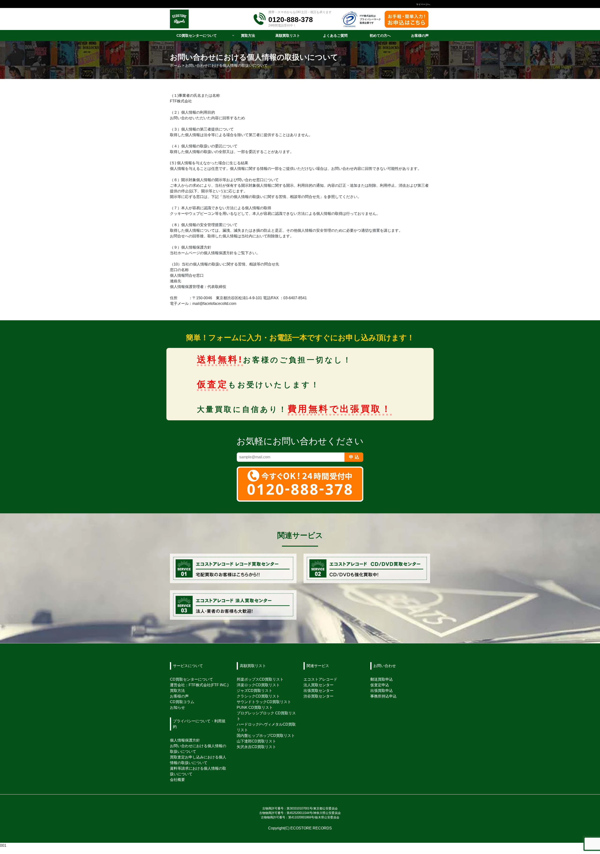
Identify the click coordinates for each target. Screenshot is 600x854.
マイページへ (423, 4)
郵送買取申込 (381, 679)
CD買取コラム (182, 702)
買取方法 (177, 691)
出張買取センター (319, 691)
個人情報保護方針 (185, 740)
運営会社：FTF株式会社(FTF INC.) (199, 685)
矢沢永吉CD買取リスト (256, 747)
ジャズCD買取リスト (254, 691)
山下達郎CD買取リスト (256, 741)
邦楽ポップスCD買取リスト (260, 679)
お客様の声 (179, 696)
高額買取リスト (253, 666)
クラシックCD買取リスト (258, 696)
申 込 (354, 457)
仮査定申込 (379, 685)
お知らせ (177, 707)
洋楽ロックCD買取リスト (258, 685)
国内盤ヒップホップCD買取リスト (266, 736)
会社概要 (177, 780)
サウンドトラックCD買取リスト (264, 702)
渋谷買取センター (319, 696)
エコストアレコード (320, 679)
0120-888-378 (290, 19)
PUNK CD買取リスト (255, 707)
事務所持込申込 (383, 696)
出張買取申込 (381, 691)
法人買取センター (319, 685)
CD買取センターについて (191, 679)
